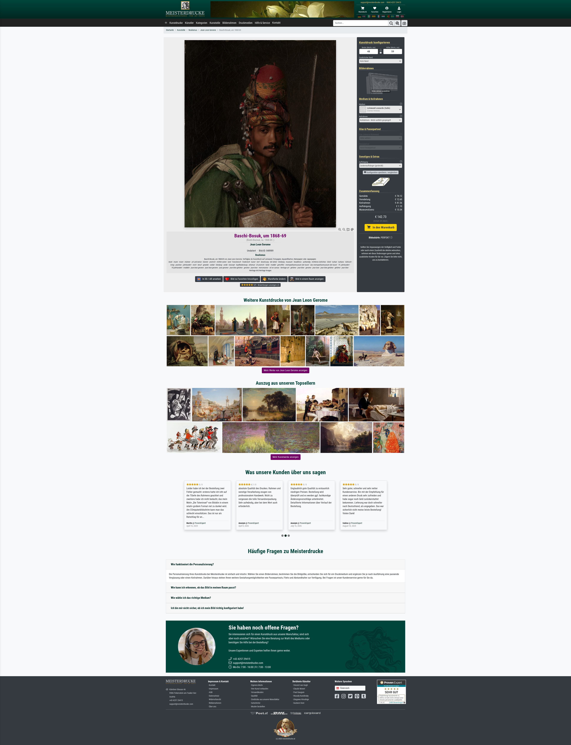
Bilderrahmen (229, 22)
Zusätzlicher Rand (366, 57)
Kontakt (276, 22)
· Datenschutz (213, 696)
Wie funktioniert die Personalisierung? (192, 564)
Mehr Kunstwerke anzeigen (286, 457)
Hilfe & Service (262, 22)
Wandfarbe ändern (276, 279)
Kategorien (201, 22)
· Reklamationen (214, 703)
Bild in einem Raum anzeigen (309, 279)
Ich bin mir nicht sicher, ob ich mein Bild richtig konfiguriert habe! (207, 608)
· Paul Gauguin (298, 692)
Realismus (193, 30)
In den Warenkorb (382, 227)
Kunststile (215, 22)
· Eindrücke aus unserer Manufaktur (264, 699)
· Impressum (213, 688)
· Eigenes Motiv (256, 685)
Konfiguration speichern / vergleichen (381, 172)
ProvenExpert (198, 523)
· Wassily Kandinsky (300, 696)
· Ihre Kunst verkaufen (259, 688)
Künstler (189, 22)
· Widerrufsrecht (214, 699)
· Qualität (254, 696)
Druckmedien (245, 22)
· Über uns (212, 706)
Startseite (170, 30)
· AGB (210, 692)
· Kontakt (211, 685)
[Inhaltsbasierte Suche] (397, 23)
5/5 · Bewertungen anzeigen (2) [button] (266, 285)
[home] (166, 23)
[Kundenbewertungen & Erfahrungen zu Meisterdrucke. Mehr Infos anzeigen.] (391, 691)
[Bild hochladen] (404, 23)
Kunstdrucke (176, 22)
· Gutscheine (255, 703)
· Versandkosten (256, 692)
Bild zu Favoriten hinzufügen (243, 279)
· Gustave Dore (298, 703)
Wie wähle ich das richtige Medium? (191, 597)
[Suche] (391, 23)
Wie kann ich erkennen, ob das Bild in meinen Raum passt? (203, 587)
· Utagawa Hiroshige (300, 699)
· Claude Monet (298, 688)
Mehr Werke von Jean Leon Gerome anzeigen (285, 370)
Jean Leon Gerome (208, 30)
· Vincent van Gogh (300, 685)
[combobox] (380, 61)
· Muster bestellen (257, 706)
